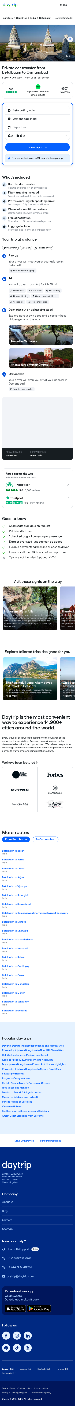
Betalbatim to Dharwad (15, 930)
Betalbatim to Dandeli (14, 921)
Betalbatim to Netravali (15, 948)
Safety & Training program (15, 1392)
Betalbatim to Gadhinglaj (15, 966)
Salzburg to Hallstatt (13, 1073)
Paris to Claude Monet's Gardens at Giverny (26, 1083)
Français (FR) (62, 1369)
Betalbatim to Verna (13, 859)
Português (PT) (9, 1373)
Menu (63, 4)
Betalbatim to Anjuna (13, 877)
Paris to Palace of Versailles (17, 1101)
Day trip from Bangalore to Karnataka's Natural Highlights (34, 1064)
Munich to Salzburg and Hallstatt (20, 1097)
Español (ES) (25, 1369)
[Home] (10, 5)
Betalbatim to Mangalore (15, 983)
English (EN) (8, 1369)
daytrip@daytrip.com (20, 1276)
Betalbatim (45, 18)
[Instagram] (17, 1336)
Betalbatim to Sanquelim (15, 1001)
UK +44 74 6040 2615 (20, 1267)
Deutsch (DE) (44, 1369)
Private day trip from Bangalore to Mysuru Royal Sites (31, 1069)
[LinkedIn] (28, 1336)
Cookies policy (24, 1388)
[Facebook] (6, 1336)
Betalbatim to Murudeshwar (17, 939)
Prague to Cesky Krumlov (16, 1078)
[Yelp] (28, 1348)
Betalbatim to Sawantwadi (16, 904)
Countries (21, 18)
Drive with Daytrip (24, 1140)
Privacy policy (41, 1388)
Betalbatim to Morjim (13, 992)
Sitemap (7, 1228)
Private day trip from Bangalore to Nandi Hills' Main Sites (32, 1050)
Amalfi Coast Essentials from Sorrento (23, 1115)
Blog (5, 1211)
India (33, 18)
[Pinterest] (6, 1348)
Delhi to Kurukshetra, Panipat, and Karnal (25, 1055)
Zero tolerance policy (40, 1392)
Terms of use (8, 1388)
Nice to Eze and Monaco (15, 1087)
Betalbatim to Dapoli (13, 868)
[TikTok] (17, 1348)
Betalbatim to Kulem (13, 957)
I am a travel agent (50, 1140)
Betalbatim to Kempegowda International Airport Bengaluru (35, 913)
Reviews (64, 91)
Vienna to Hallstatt (12, 1106)
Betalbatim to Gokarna (14, 1010)
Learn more (10, 626)
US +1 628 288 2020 (19, 1258)
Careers (7, 1219)
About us (7, 1201)
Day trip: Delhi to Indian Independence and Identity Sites (33, 1045)
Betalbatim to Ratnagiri (15, 895)
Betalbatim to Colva (13, 975)
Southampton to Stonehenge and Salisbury (25, 1111)
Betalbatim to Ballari (13, 850)
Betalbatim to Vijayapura (15, 886)
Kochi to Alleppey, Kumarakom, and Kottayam (27, 1059)
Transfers (7, 18)
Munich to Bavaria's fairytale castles (22, 1092)
